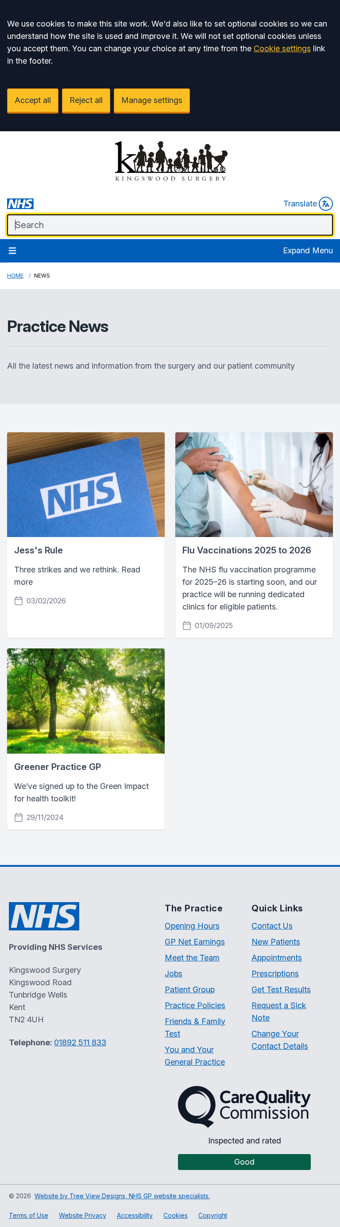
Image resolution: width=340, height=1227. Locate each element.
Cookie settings (282, 48)
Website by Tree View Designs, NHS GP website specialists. (122, 1196)
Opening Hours (192, 925)
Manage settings (151, 100)
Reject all (86, 100)
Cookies (175, 1215)
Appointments (276, 957)
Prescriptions (275, 973)
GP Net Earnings (195, 941)
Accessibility (135, 1215)
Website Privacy (82, 1215)
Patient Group (190, 989)
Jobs (173, 973)
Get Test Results (281, 989)
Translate (300, 203)
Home (15, 275)
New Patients (275, 941)
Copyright (212, 1215)
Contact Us (272, 925)
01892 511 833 (80, 1042)
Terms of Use (28, 1215)
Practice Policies (195, 1005)
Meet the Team (192, 957)
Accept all (33, 100)
